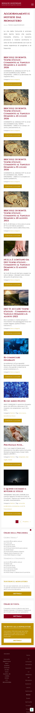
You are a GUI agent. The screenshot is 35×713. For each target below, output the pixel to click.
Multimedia (28, 691)
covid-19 (22, 506)
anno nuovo (22, 413)
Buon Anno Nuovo (14, 401)
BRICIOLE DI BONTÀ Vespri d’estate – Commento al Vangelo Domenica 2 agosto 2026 (17, 62)
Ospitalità (28, 668)
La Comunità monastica (28, 661)
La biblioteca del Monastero (28, 676)
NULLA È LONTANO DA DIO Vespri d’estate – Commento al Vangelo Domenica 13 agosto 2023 (17, 264)
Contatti (28, 705)
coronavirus (15, 506)
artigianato (22, 457)
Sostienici (28, 684)
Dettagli (17, 594)
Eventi (28, 698)
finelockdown (8, 509)
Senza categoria (15, 79)
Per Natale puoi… (13, 445)
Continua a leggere (12, 84)
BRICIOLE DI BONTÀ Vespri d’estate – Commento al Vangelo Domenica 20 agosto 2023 (17, 215)
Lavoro (28, 687)
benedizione (7, 416)
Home (5, 25)
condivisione (7, 506)
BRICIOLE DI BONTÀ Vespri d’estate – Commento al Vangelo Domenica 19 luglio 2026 (17, 164)
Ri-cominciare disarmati (12, 358)
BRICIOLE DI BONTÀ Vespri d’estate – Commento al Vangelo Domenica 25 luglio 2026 (17, 113)
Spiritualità (28, 702)
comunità (22, 503)
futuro (13, 416)
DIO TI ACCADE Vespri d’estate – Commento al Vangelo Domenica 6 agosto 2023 (17, 313)
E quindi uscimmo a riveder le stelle (15, 490)
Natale (10, 459)
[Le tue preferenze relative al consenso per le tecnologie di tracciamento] (32, 709)
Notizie (12, 413)
